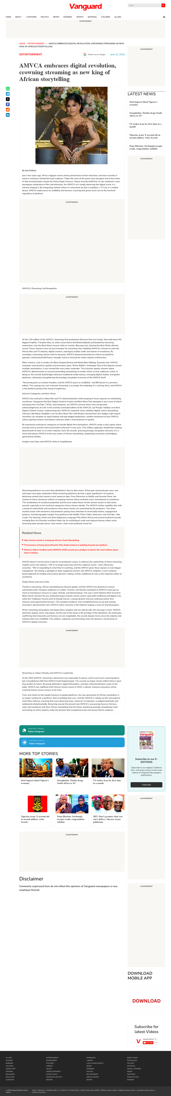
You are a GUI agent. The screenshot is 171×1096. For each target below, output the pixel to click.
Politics (45, 17)
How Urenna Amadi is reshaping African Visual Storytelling (51, 540)
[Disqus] (72, 930)
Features (50, 1063)
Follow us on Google (96, 54)
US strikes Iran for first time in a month (145, 125)
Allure (9, 1058)
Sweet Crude (132, 1058)
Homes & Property (53, 1071)
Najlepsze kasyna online (127, 1090)
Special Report (93, 1077)
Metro (56, 17)
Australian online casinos (145, 1090)
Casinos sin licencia (38, 1092)
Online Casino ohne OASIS (90, 1090)
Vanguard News (85, 7)
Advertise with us (52, 1090)
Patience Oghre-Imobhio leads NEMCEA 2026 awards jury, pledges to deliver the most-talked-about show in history (71, 551)
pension (49, 1080)
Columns (105, 17)
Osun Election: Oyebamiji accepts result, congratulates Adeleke (145, 147)
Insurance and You (54, 1077)
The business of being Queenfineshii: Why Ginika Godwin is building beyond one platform (65, 545)
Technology (132, 1060)
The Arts (130, 1063)
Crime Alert (10, 1069)
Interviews (91, 1058)
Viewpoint (131, 1074)
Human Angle (51, 1074)
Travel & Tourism (134, 1069)
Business (67, 17)
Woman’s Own (133, 1077)
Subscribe (146, 784)
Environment (51, 1060)
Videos (129, 1071)
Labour (90, 1060)
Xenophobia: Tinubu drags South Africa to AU (145, 114)
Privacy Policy (74, 1090)
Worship (130, 1080)
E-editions (31, 17)
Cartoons (131, 1066)
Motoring (90, 1069)
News (18, 17)
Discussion (10, 1074)
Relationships (92, 1074)
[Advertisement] (72, 241)
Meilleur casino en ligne (109, 1090)
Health (49, 1069)
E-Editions (10, 1080)
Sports (79, 17)
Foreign (49, 1066)
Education (10, 1077)
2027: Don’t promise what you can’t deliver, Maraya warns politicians (107, 819)
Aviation (9, 1060)
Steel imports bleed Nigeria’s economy (143, 103)
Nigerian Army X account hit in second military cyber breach (144, 136)
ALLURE (117, 17)
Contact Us (64, 1090)
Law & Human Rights (95, 1063)
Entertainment (36, 43)
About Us (41, 1090)
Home (8, 17)
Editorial (92, 17)
